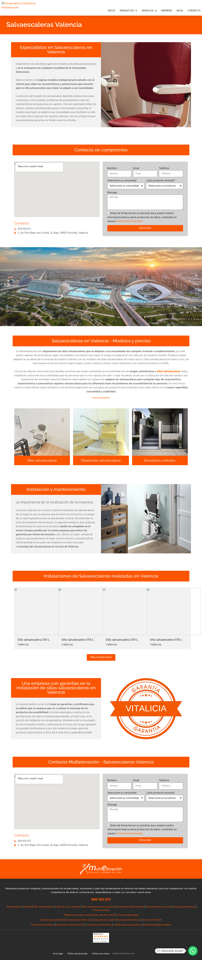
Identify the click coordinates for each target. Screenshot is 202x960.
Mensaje (112, 193)
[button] (193, 951)
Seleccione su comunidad (122, 181)
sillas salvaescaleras (168, 371)
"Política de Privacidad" (129, 221)
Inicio (111, 11)
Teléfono (164, 168)
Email (136, 168)
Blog (180, 11)
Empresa (166, 11)
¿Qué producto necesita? (160, 181)
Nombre (112, 168)
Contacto (194, 11)
